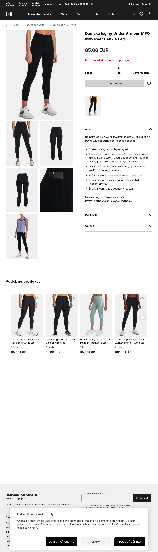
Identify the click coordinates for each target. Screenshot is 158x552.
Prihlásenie (134, 4)
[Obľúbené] (141, 14)
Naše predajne (10, 4)
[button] (149, 83)
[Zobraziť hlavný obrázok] (39, 75)
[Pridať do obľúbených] (38, 298)
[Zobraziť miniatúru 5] (22, 236)
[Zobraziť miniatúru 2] (56, 143)
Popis (88, 129)
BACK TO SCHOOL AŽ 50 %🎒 (79, 4)
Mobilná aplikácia (36, 4)
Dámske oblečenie (34, 25)
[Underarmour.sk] (9, 14)
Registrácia (147, 4)
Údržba (89, 225)
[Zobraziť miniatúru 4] (56, 190)
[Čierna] (93, 106)
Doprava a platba (23, 4)
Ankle (73, 25)
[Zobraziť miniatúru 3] (22, 190)
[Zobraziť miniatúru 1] (22, 143)
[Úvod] (7, 25)
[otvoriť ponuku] (54, 14)
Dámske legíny (57, 25)
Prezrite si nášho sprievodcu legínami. (108, 200)
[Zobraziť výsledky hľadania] (134, 14)
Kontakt (48, 4)
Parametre (91, 214)
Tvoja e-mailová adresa (95, 493)
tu (130, 149)
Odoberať (142, 498)
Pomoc (60, 4)
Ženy (16, 25)
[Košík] (149, 14)
